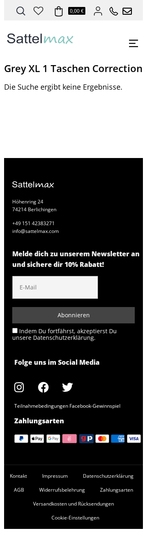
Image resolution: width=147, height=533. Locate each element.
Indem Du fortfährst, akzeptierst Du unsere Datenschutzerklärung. (64, 334)
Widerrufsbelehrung (62, 489)
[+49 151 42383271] (111, 9)
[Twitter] (67, 387)
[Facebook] (43, 387)
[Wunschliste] (38, 9)
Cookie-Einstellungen (75, 517)
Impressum (55, 475)
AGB (19, 489)
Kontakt (18, 475)
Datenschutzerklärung (108, 475)
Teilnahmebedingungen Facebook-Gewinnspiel (67, 405)
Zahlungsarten (116, 489)
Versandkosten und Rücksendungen (73, 503)
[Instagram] (19, 387)
